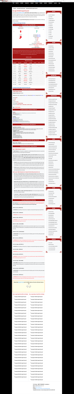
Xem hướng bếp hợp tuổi (52, 82)
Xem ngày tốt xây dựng (52, 125)
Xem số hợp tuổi (51, 56)
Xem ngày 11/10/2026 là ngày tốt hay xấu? (37, 324)
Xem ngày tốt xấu (51, 106)
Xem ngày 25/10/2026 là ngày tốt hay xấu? (37, 363)
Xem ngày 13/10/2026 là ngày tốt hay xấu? (37, 329)
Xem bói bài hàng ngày (52, 142)
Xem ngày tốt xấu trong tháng (53, 104)
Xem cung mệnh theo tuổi (52, 60)
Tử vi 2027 (50, 34)
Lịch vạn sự (50, 3)
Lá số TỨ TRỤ (50, 16)
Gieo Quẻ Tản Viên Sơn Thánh (53, 227)
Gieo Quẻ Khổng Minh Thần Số (53, 222)
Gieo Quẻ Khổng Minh (51, 213)
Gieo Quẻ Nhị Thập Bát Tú (52, 229)
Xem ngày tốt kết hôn (51, 115)
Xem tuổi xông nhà (51, 63)
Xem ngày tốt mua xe (51, 111)
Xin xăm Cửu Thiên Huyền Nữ (53, 196)
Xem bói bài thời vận (51, 181)
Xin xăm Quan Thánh (51, 193)
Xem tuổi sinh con (51, 49)
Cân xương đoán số (51, 22)
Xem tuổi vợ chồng (51, 47)
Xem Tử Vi (17, 3)
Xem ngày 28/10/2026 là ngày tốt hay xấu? (37, 371)
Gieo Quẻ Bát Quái (51, 215)
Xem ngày (32, 3)
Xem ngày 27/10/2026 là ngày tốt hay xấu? (37, 368)
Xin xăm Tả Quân (51, 194)
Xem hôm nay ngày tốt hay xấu (53, 99)
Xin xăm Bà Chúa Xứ (51, 198)
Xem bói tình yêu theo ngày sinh (53, 160)
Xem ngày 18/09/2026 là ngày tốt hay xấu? (21, 343)
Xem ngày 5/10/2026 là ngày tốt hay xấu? (37, 307)
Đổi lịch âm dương (51, 244)
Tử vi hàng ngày (51, 27)
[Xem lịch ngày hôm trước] (13, 31)
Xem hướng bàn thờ (51, 87)
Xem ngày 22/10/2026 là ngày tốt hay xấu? (37, 354)
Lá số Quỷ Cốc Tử (51, 18)
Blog (59, 3)
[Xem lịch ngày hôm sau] (43, 29)
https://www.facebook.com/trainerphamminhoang (43, 388)
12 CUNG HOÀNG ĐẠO (52, 20)
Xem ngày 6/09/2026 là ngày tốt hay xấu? (20, 310)
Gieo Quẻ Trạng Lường (52, 218)
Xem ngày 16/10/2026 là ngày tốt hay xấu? (37, 338)
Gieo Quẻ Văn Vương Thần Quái (53, 231)
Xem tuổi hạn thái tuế (51, 70)
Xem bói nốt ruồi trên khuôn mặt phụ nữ (54, 169)
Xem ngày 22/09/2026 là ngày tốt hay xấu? (21, 354)
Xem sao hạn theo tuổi (52, 58)
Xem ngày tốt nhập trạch (52, 122)
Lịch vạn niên (50, 242)
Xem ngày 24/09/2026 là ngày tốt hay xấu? (21, 360)
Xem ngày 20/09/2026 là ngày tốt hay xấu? (21, 349)
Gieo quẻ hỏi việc (51, 234)
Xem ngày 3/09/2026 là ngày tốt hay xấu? (20, 302)
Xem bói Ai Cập (51, 156)
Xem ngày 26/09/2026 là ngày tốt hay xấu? (21, 365)
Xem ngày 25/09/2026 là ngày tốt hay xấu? (21, 363)
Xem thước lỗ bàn (51, 91)
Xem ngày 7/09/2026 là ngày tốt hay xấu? (20, 313)
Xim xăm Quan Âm (51, 191)
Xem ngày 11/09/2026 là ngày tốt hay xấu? (21, 324)
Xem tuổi (21, 3)
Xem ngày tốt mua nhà (52, 113)
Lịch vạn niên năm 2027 (52, 249)
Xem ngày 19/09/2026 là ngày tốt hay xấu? (21, 346)
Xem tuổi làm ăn (51, 51)
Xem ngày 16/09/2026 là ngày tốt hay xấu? (21, 338)
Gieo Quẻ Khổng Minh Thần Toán (53, 224)
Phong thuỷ (27, 3)
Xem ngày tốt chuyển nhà (52, 129)
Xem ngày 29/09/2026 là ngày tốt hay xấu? (21, 374)
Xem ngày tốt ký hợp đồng (52, 118)
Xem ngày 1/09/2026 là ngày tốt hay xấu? (20, 296)
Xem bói (36, 3)
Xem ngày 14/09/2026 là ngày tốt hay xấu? (21, 332)
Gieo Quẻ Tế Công (51, 211)
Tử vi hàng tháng (51, 29)
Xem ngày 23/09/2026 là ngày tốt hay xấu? (21, 357)
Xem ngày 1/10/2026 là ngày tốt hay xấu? (37, 296)
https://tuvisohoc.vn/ (39, 387)
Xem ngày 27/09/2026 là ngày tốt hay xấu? (21, 368)
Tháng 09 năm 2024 (20, 28)
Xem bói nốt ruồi (51, 167)
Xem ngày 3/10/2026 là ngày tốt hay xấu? (37, 302)
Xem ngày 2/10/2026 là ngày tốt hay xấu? (37, 299)
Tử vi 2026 (50, 32)
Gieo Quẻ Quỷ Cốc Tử (51, 225)
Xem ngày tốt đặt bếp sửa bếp (53, 127)
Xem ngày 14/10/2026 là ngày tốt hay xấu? (37, 332)
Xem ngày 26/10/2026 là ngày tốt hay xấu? (37, 365)
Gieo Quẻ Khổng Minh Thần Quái (53, 220)
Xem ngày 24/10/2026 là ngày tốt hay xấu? (37, 360)
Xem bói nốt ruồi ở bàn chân (52, 174)
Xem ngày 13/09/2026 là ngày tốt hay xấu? (21, 329)
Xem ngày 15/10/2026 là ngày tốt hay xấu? (37, 335)
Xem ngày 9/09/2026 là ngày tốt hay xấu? (20, 318)
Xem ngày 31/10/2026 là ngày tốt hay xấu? (37, 379)
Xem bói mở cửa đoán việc (52, 149)
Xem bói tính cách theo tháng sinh (53, 153)
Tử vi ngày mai (50, 25)
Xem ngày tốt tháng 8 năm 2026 (53, 102)
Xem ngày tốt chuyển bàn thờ (53, 134)
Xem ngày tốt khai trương (52, 109)
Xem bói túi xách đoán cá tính (53, 146)
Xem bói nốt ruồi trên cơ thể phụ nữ (53, 176)
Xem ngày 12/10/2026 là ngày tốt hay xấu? (37, 327)
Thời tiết (55, 3)
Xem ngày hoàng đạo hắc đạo (53, 120)
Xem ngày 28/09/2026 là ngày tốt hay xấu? (21, 371)
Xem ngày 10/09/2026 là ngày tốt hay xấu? (21, 321)
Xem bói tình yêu (51, 162)
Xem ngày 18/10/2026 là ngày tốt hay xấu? (37, 343)
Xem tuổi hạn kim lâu (51, 65)
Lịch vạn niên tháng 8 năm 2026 (53, 246)
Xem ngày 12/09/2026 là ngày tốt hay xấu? (21, 327)
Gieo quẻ (45, 3)
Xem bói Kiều (50, 158)
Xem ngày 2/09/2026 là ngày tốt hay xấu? (20, 299)
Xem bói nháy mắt (51, 165)
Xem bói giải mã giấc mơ (52, 183)
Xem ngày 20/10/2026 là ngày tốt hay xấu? (37, 349)
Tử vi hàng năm (51, 36)
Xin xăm (41, 3)
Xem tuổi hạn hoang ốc (52, 67)
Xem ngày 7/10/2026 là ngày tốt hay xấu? (37, 313)
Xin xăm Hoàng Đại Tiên (52, 203)
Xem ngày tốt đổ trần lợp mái (53, 131)
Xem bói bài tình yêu (51, 144)
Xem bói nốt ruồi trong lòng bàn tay (53, 172)
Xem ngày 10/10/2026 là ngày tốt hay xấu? (37, 321)
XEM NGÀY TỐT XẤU (21, 12)
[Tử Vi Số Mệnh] (13, 3)
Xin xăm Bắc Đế (51, 200)
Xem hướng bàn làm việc (52, 80)
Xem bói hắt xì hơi (51, 163)
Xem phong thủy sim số (52, 89)
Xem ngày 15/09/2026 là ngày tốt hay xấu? (21, 335)
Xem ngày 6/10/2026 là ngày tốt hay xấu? (37, 310)
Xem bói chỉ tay (51, 179)
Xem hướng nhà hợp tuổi (52, 78)
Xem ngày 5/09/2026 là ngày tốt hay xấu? (20, 307)
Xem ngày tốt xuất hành (52, 132)
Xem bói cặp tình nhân (52, 151)
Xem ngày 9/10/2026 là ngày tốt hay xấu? (37, 318)
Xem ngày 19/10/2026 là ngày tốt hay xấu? (37, 346)
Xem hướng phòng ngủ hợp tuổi (53, 84)
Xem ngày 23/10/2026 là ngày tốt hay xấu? (37, 357)
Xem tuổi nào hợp (51, 53)
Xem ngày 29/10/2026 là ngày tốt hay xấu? (37, 374)
